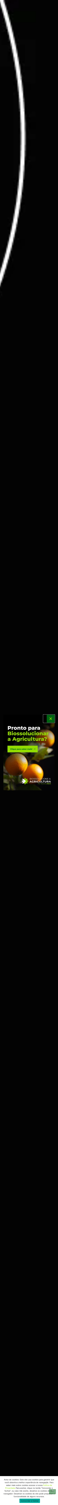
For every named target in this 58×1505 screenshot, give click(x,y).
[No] (52, 1491)
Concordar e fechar (30, 1501)
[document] (29, 752)
